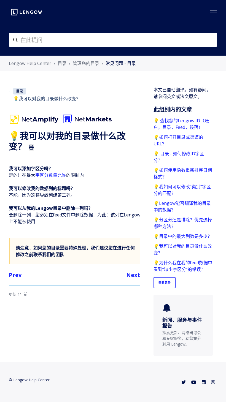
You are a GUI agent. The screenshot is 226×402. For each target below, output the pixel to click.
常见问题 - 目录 (121, 63)
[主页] (26, 12)
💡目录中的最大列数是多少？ (183, 236)
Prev (15, 275)
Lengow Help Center (30, 63)
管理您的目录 (86, 63)
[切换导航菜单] (213, 12)
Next (133, 275)
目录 (62, 63)
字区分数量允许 (50, 175)
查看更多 (164, 282)
